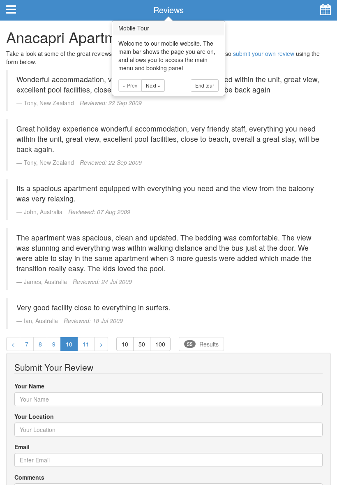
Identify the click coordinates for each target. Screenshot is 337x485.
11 (86, 344)
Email (22, 447)
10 (69, 344)
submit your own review (263, 53)
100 (160, 344)
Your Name (29, 386)
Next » (153, 85)
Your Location (34, 416)
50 (141, 344)
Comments (29, 477)
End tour (204, 85)
